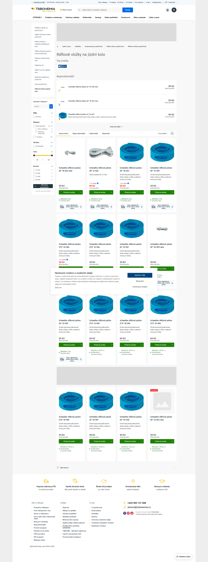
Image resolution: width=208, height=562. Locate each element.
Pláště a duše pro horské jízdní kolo (42, 36)
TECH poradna (39, 534)
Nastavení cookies (99, 526)
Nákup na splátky (69, 511)
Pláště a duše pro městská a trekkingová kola (42, 44)
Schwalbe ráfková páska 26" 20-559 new (83, 87)
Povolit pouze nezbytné (140, 287)
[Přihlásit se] (167, 10)
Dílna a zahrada (139, 17)
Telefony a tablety (72, 17)
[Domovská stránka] (57, 47)
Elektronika (87, 17)
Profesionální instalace (72, 537)
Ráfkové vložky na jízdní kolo (137, 46)
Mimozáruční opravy (70, 520)
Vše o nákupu (102, 2)
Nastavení (140, 281)
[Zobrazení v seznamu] (173, 133)
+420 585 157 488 (39, 2)
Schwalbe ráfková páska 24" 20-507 (81, 114)
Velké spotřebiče (111, 17)
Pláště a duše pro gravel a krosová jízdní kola (43, 52)
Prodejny (113, 2)
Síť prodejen (96, 511)
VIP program (38, 537)
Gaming (98, 17)
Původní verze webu (41, 531)
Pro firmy (120, 2)
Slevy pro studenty (41, 522)
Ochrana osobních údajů (101, 520)
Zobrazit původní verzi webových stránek (149, 514)
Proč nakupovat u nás (42, 511)
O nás (148, 2)
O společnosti (97, 508)
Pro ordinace (139, 2)
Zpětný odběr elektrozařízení (74, 523)
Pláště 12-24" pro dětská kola (42, 71)
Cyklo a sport (154, 17)
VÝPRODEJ (37, 17)
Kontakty (95, 514)
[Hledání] (51, 106)
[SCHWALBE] (62, 66)
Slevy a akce (67, 10)
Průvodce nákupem (41, 508)
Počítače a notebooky (53, 17)
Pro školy (129, 2)
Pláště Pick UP (39, 65)
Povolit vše (140, 275)
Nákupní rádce (39, 540)
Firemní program (40, 528)
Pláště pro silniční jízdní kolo (42, 59)
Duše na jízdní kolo (41, 84)
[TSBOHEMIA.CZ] (43, 10)
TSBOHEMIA (155, 512)
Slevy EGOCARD (40, 525)
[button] (170, 2)
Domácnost (125, 17)
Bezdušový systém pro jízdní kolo (42, 78)
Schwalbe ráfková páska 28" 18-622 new (83, 101)
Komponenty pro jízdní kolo (93, 46)
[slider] (34, 155)
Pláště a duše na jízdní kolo (115, 46)
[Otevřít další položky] (81, 192)
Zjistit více (58, 287)
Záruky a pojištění (69, 514)
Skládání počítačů (69, 517)
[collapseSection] (49, 126)
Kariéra (94, 517)
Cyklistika (78, 46)
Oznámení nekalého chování (103, 523)
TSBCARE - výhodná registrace (74, 531)
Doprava (66, 508)
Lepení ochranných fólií (72, 534)
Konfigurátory (156, 2)
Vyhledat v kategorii (40, 101)
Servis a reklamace (41, 514)
